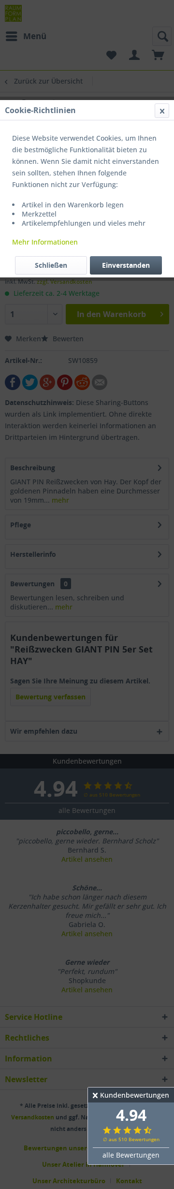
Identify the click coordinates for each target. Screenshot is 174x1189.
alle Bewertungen (131, 1155)
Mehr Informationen (45, 241)
